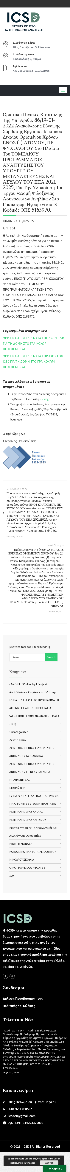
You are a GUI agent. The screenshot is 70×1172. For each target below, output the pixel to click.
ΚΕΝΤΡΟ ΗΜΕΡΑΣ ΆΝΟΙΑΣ (26, 811)
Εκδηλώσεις (17, 788)
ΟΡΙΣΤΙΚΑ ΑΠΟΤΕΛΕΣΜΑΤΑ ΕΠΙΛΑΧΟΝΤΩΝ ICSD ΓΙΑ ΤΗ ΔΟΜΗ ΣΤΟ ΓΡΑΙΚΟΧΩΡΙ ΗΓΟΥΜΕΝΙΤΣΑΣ (33, 361)
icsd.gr (46, 399)
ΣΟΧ (11, 875)
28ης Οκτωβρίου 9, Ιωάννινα (31, 47)
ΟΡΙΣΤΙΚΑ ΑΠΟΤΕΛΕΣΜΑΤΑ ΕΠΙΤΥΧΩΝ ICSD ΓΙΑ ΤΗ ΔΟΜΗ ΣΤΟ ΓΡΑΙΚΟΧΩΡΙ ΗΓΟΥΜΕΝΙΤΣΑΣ (33, 343)
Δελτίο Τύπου (18, 740)
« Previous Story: (17, 489)
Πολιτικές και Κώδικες (19, 1006)
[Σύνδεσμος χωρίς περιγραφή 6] (5, 976)
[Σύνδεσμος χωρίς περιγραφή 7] (12, 976)
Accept (49, 1162)
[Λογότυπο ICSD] (26, 457)
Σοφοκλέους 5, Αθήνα (27, 59)
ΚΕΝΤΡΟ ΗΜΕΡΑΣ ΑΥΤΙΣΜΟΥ (27, 820)
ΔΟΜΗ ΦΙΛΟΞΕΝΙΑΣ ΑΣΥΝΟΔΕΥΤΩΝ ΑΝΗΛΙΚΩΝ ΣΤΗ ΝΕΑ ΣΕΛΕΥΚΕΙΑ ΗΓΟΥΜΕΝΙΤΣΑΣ (32, 771)
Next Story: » (55, 545)
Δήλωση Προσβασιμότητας (23, 998)
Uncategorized (18, 732)
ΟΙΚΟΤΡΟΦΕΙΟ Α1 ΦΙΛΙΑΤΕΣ (27, 867)
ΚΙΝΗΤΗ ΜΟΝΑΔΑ (20, 843)
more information (26, 1162)
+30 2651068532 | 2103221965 (31, 70)
